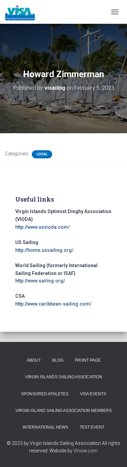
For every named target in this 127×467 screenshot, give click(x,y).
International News (45, 427)
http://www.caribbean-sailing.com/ (53, 304)
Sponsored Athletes (44, 394)
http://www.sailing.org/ (40, 280)
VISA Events (93, 394)
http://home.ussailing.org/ (44, 250)
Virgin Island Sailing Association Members (64, 410)
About (34, 360)
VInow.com (85, 450)
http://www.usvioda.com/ (42, 227)
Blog (57, 360)
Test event (92, 427)
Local (42, 154)
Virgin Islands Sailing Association (63, 377)
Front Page (88, 360)
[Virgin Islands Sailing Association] (22, 11)
